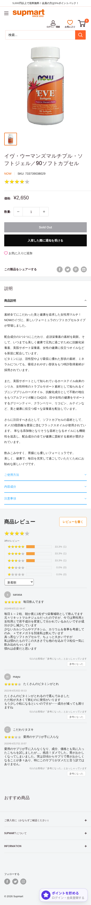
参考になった (76, 664)
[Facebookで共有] (60, 269)
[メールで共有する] (84, 269)
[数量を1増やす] (44, 211)
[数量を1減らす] (18, 211)
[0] (82, 23)
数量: (7, 211)
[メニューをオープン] (6, 13)
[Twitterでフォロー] (15, 881)
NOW (7, 173)
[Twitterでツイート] (68, 269)
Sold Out (45, 227)
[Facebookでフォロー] (7, 881)
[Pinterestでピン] (76, 269)
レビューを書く (73, 521)
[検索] (80, 35)
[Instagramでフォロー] (23, 881)
